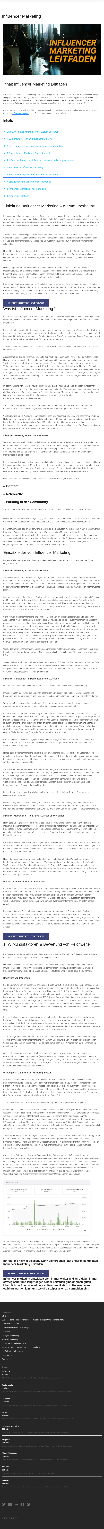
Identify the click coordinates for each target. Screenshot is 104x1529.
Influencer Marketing (10, 1332)
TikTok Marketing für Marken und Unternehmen (21, 1347)
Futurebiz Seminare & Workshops (15, 1328)
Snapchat (6, 1439)
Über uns (6, 1316)
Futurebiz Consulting (10, 1324)
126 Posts (6, 1415)
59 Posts (5, 1456)
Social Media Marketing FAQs (14, 1343)
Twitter (4, 1412)
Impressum (7, 1355)
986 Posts (6, 1388)
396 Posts (6, 1401)
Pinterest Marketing (10, 1339)
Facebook (6, 1371)
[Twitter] (4, 1504)
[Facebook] (22, 1504)
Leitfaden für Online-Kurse (12, 1351)
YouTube (5, 1466)
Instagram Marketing (10, 1335)
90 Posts (5, 1429)
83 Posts (5, 1442)
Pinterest (5, 1480)
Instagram (6, 1398)
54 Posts (5, 1483)
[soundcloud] (16, 1504)
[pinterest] (28, 1504)
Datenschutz (7, 1359)
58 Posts (5, 1470)
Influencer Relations (20, 113)
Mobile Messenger (9, 1453)
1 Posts (5, 1374)
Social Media (7, 1385)
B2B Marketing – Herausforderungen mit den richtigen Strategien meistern (33, 1320)
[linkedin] (10, 1504)
